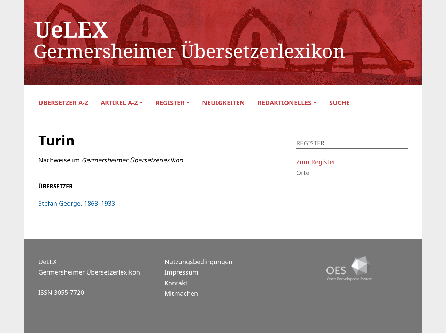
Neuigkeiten (223, 102)
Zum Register (316, 162)
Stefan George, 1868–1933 (76, 203)
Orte (302, 172)
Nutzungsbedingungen (198, 261)
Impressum (181, 272)
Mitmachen (181, 293)
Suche (339, 102)
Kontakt (176, 283)
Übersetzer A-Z (63, 102)
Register (170, 102)
